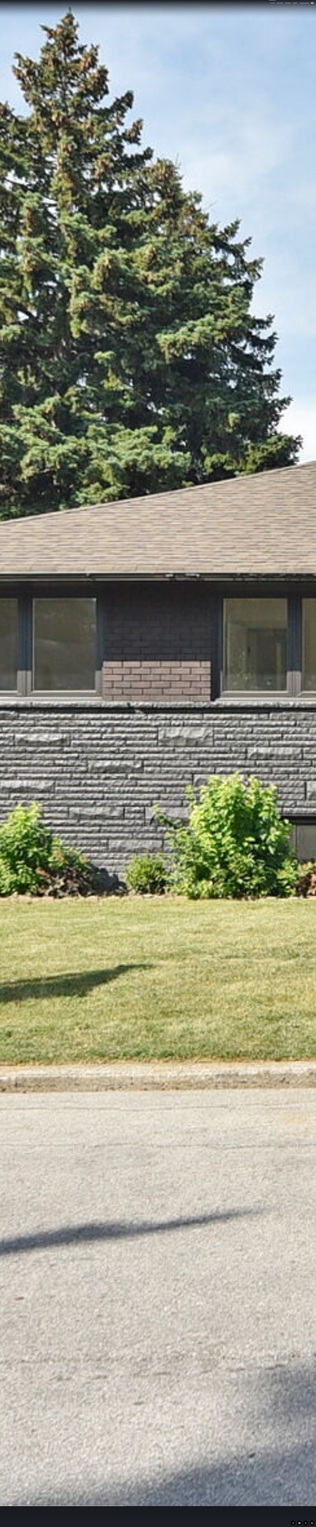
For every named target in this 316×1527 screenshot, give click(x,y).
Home (272, 3)
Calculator (304, 3)
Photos (280, 3)
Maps (295, 3)
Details (288, 3)
